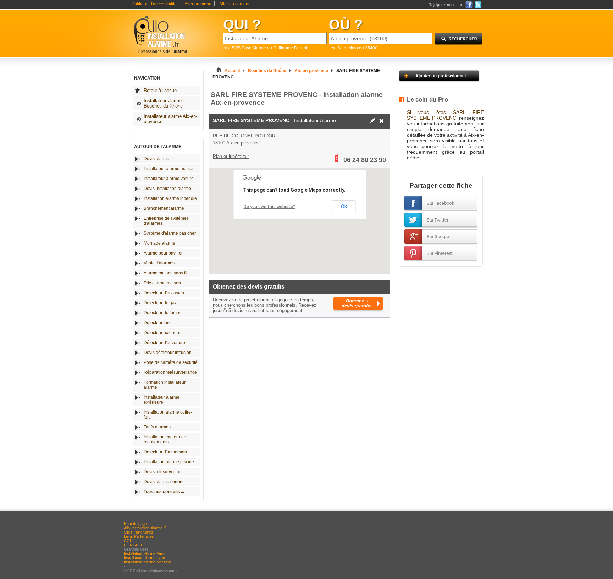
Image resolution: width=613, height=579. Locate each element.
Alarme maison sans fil (165, 273)
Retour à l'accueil (161, 90)
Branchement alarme (164, 208)
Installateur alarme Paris (144, 553)
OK (344, 206)
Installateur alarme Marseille (148, 562)
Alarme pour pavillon (164, 253)
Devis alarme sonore (164, 481)
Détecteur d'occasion (164, 292)
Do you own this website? (269, 206)
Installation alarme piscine (169, 461)
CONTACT (133, 545)
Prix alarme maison (162, 282)
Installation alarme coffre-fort (168, 415)
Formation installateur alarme (165, 385)
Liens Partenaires (139, 536)
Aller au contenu (235, 3)
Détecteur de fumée (163, 312)
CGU (128, 541)
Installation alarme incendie (170, 198)
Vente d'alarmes (159, 263)
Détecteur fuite (158, 322)
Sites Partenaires (138, 532)
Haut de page (135, 523)
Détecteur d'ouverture (164, 342)
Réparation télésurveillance (170, 372)
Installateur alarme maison (169, 168)
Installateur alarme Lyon (144, 558)
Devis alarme (156, 158)
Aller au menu (197, 3)
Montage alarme (159, 243)
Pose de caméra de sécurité (171, 362)
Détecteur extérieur (162, 332)
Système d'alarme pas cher (170, 233)
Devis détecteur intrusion (168, 352)
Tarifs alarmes (157, 427)
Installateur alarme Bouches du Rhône (163, 103)
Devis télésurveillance (165, 471)
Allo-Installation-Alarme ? (145, 528)
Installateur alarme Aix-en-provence (170, 119)
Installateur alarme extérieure (162, 400)
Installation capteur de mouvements (165, 439)
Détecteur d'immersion (165, 451)
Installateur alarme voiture (169, 178)
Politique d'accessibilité (154, 3)
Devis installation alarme (167, 188)
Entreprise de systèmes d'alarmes (166, 221)
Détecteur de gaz (160, 302)
